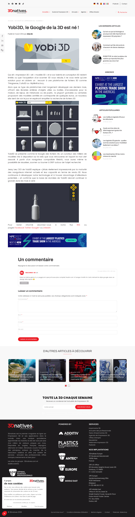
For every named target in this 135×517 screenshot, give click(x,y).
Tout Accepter (39, 506)
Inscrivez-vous (83, 407)
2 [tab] (69, 386)
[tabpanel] (22, 370)
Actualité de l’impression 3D (25, 21)
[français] (104, 4)
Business (39, 21)
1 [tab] (66, 386)
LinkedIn (47, 227)
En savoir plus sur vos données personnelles (17, 499)
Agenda (83, 12)
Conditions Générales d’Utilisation (77, 512)
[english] (98, 4)
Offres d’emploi (94, 12)
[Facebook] (2, 36)
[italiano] (107, 4)
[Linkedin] (2, 41)
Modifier (24, 506)
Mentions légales (96, 512)
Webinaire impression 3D (98, 442)
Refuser (9, 506)
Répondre (24, 283)
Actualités (45, 12)
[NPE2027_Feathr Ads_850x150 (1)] (47, 240)
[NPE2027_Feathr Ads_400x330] (109, 90)
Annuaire (74, 12)
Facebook (19, 227)
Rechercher (123, 12)
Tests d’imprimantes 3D (98, 433)
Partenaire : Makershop (120, 512)
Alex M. (30, 34)
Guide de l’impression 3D (60, 12)
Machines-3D (30, 273)
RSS (78, 225)
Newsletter (93, 440)
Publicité (115, 4)
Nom (20, 315)
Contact (124, 4)
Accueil (10, 21)
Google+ (36, 227)
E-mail (20, 322)
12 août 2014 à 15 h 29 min (106, 271)
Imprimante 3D (95, 428)
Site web (20, 329)
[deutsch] (94, 4)
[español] (101, 4)
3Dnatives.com (30, 461)
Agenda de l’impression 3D (99, 435)
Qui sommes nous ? (57, 512)
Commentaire (23, 299)
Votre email (48, 407)
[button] (4, 513)
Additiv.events (13, 464)
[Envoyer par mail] (2, 45)
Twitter (28, 227)
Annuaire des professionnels (100, 431)
